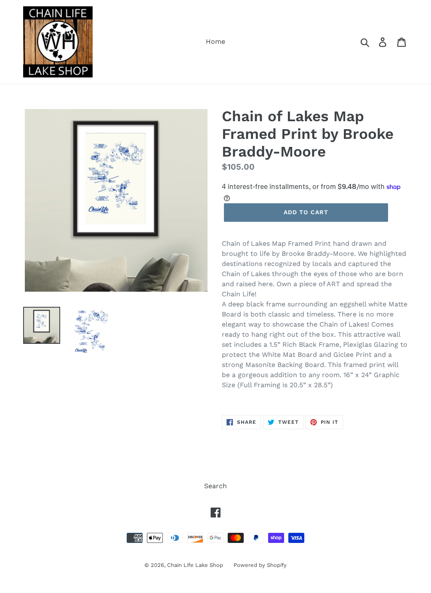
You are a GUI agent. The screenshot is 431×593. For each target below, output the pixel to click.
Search (215, 486)
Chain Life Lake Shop (195, 565)
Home (215, 41)
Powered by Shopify (260, 565)
